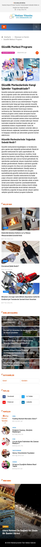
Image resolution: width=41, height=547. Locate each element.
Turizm (5, 526)
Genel (5, 227)
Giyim (5, 261)
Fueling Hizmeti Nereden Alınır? (24, 418)
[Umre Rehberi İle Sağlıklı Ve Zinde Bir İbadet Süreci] (20, 511)
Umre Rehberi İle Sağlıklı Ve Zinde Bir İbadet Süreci (20, 532)
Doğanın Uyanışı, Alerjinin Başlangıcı (22, 431)
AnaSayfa (7, 37)
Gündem (24, 381)
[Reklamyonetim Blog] (20, 17)
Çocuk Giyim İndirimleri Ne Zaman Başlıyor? (25, 442)
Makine (6, 291)
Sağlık (14, 427)
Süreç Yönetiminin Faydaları (23, 453)
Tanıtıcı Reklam (16, 450)
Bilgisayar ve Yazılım (22, 37)
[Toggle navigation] (3, 27)
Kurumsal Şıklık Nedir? (10, 266)
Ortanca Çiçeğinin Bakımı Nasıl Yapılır (24, 465)
